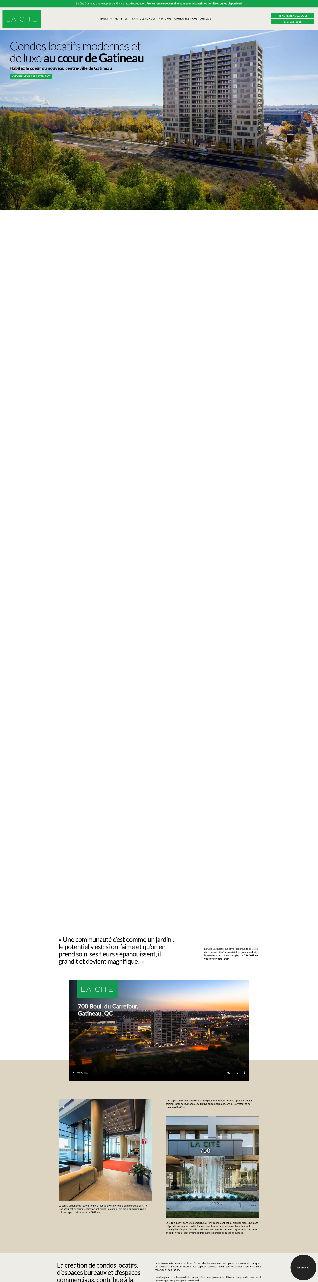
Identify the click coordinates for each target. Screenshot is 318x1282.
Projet (103, 18)
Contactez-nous (185, 18)
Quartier (121, 18)
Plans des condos (143, 18)
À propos (165, 18)
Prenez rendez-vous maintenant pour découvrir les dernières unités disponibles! (194, 3)
